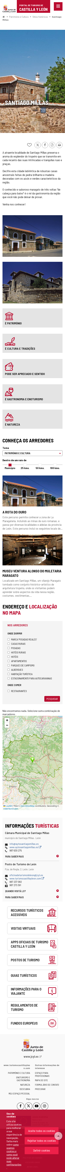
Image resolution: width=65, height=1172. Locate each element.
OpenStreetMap (27, 805)
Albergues (17, 669)
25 (25, 467)
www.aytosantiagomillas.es (24, 847)
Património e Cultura (18, 16)
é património (13, 323)
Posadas (15, 648)
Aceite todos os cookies (41, 1131)
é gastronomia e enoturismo (24, 399)
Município (10, 467)
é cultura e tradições (20, 348)
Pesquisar (52, 698)
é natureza (12, 424)
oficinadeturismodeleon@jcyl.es (26, 875)
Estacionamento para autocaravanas (31, 678)
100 (55, 467)
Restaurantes (19, 691)
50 (40, 467)
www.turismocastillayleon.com (26, 878)
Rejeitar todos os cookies (41, 1140)
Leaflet (8, 805)
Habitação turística (21, 674)
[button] (7, 720)
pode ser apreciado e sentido (25, 374)
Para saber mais (14, 856)
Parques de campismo (22, 665)
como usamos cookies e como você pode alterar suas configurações (13, 1154)
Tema (5, 447)
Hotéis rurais (18, 652)
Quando (15, 891)
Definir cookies (41, 1150)
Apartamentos (19, 661)
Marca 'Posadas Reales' (24, 639)
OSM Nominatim (10, 808)
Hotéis (14, 656)
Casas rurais (18, 643)
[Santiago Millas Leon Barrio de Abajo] (32, 81)
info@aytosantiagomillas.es (24, 843)
